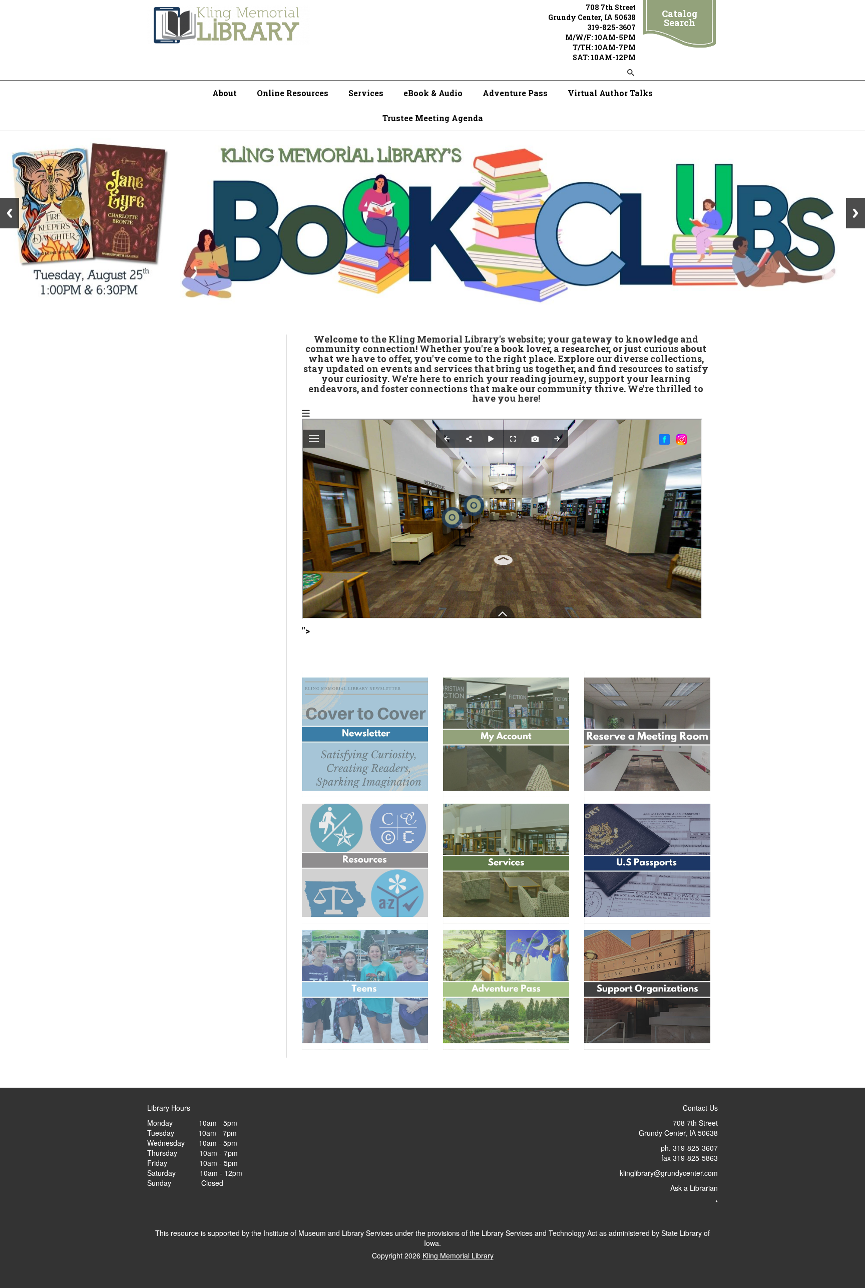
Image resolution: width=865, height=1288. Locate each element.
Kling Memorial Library (458, 1255)
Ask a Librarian (694, 1188)
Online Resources (292, 93)
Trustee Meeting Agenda (432, 118)
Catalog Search (679, 18)
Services (365, 93)
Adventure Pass (515, 93)
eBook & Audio (433, 93)
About (224, 93)
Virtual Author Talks (610, 93)
